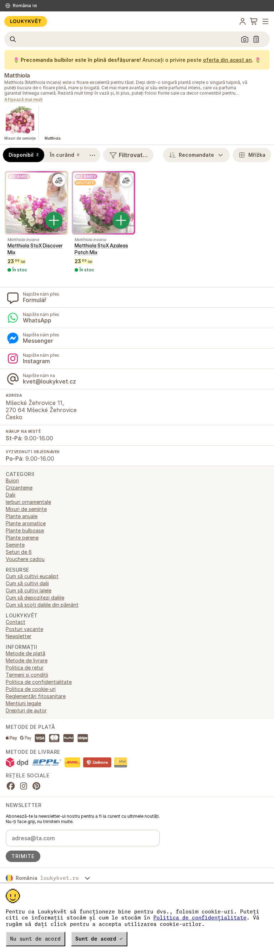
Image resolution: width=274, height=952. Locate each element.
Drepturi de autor (26, 710)
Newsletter (18, 636)
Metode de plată (25, 653)
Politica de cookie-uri (31, 689)
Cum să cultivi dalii (27, 583)
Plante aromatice (26, 523)
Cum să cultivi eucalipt (32, 576)
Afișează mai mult (23, 99)
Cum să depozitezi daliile (35, 598)
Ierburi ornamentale (28, 502)
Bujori (12, 480)
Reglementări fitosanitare (36, 696)
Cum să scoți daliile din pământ (42, 605)
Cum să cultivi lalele (28, 590)
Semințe (15, 545)
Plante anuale (21, 516)
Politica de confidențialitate (200, 918)
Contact (15, 622)
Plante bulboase (25, 530)
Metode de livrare (26, 660)
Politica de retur (25, 668)
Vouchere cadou (25, 559)
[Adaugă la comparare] (58, 180)
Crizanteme (19, 488)
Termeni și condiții (27, 675)
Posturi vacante (24, 629)
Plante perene (22, 538)
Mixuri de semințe (26, 509)
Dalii (10, 495)
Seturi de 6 (19, 552)
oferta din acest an (227, 60)
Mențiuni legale (23, 703)
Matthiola (17, 75)
